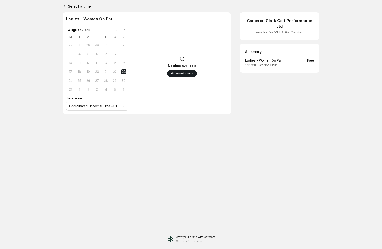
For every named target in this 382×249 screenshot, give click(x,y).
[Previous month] (116, 29)
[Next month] (124, 29)
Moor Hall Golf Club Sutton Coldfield (279, 32)
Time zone (74, 98)
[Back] (63, 6)
